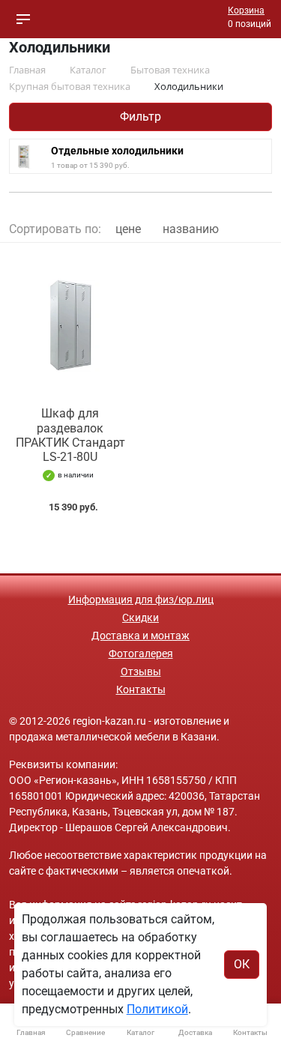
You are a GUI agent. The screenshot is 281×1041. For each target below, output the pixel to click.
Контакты (141, 689)
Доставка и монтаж (140, 636)
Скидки (140, 618)
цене (128, 229)
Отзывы (141, 672)
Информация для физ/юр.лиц (141, 600)
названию (191, 229)
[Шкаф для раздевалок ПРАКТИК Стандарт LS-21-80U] (70, 325)
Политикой (157, 1009)
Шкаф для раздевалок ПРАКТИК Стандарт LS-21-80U (70, 435)
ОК (242, 964)
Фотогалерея (141, 654)
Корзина (246, 10)
